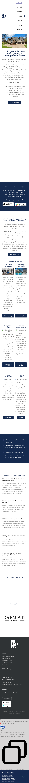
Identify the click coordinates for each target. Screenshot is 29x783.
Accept (23, 776)
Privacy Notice (17, 713)
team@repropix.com (8, 679)
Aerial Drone (6, 659)
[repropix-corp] (14, 641)
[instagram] (10, 692)
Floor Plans (5, 665)
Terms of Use (11, 713)
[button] (2, 726)
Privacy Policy (7, 781)
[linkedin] (16, 692)
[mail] (13, 692)
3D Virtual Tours (7, 663)
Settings (12, 781)
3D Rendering (6, 669)
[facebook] (2, 692)
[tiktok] (8, 692)
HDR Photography (8, 656)
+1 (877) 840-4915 (8, 677)
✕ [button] (0, 719)
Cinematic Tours (7, 661)
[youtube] (5, 692)
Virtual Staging (7, 667)
